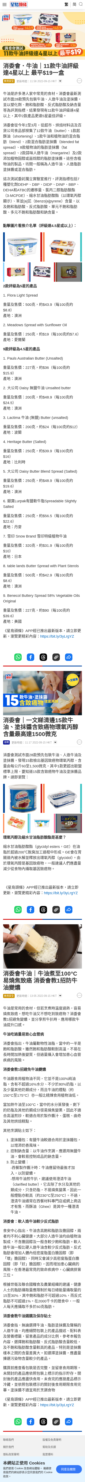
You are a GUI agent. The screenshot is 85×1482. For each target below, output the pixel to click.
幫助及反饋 (49, 1446)
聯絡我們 (8, 1439)
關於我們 (8, 1446)
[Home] (18, 4)
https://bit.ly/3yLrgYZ (57, 636)
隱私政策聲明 (11, 1454)
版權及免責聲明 (51, 1439)
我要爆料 (47, 1454)
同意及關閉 (68, 1469)
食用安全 (9, 81)
